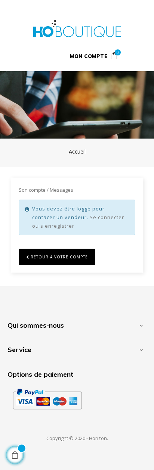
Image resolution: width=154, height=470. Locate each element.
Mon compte (88, 56)
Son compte (33, 190)
